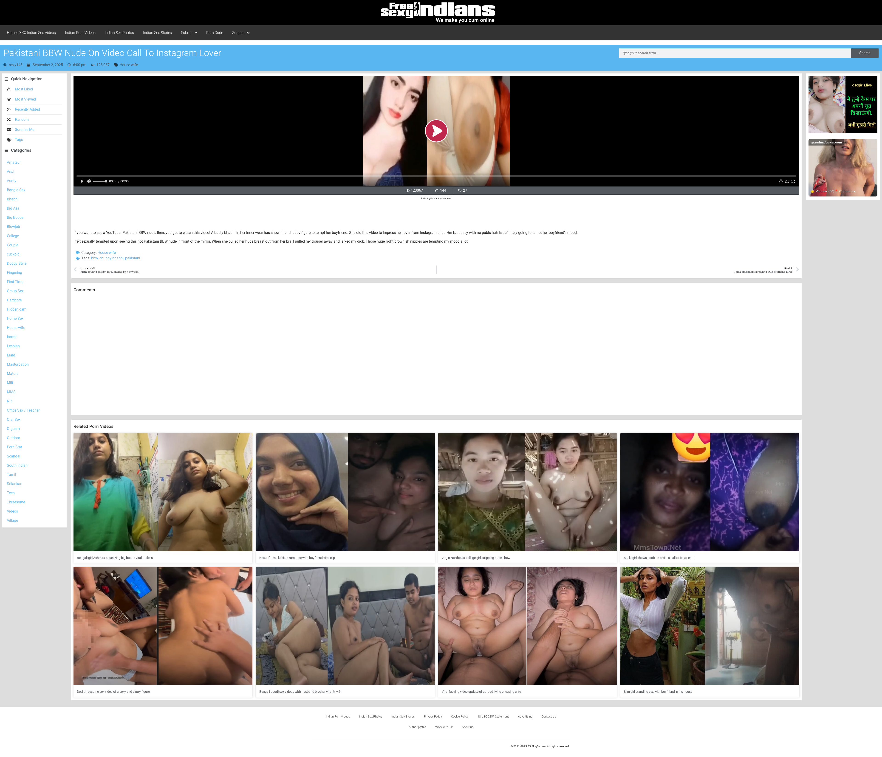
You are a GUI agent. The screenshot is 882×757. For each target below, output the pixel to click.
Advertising (525, 716)
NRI (10, 401)
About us (467, 727)
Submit (186, 33)
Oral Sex (13, 419)
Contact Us (549, 716)
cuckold (13, 254)
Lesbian (13, 346)
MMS (11, 392)
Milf (10, 383)
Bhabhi (12, 199)
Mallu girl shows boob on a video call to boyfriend (658, 558)
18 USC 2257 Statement (493, 716)
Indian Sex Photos (119, 33)
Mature (12, 373)
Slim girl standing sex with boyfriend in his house (658, 691)
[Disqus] (436, 354)
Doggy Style (16, 263)
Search (865, 53)
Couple (12, 245)
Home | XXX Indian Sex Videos (31, 33)
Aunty (11, 181)
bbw (94, 258)
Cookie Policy (459, 716)
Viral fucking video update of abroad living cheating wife (481, 691)
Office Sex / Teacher (23, 410)
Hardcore (14, 300)
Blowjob (13, 226)
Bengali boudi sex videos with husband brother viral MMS (299, 691)
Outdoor (13, 438)
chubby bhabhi (111, 258)
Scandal (13, 456)
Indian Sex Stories (157, 33)
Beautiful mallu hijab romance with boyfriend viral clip (297, 558)
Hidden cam (16, 309)
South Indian (17, 465)
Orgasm (13, 428)
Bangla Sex (16, 190)
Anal (10, 171)
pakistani (132, 258)
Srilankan (14, 484)
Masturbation (18, 364)
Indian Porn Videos (80, 33)
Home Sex (15, 318)
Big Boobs (15, 217)
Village (12, 520)
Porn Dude (214, 33)
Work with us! (444, 727)
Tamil (11, 474)
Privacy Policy (433, 716)
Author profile (417, 727)
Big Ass (13, 208)
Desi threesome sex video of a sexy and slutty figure (113, 691)
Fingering (14, 272)
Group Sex (15, 291)
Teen (11, 493)
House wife (129, 65)
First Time (15, 282)
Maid (11, 355)
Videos (12, 511)
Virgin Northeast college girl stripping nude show (476, 558)
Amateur (14, 162)
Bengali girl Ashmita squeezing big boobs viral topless (115, 558)
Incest (12, 337)
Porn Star (14, 447)
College (13, 236)
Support (238, 33)
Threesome (16, 502)
